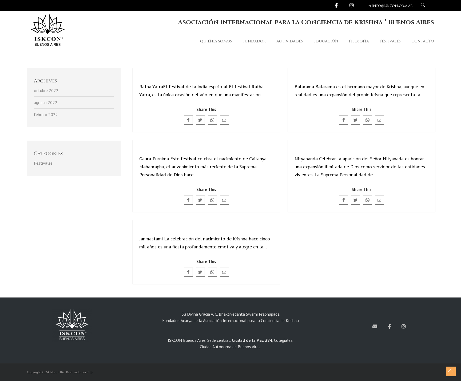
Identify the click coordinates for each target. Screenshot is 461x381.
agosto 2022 (45, 102)
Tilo (90, 372)
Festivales (43, 163)
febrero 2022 (46, 114)
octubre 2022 (46, 90)
